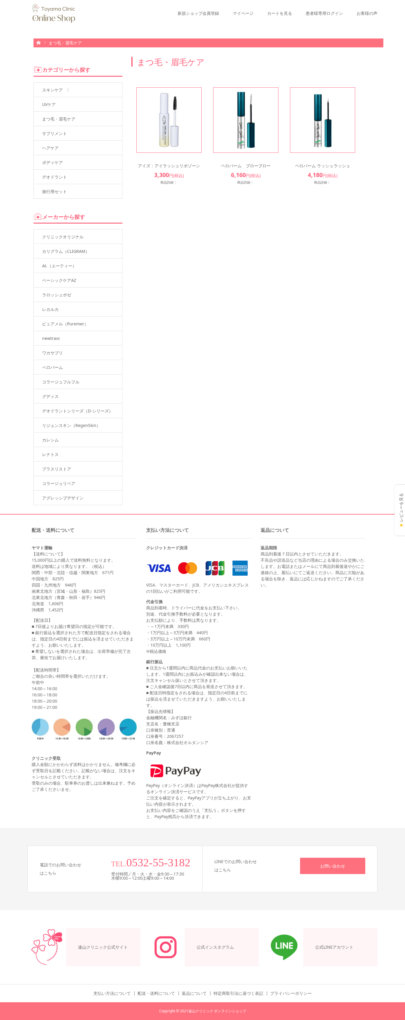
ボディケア (52, 162)
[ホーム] (38, 42)
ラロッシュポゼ (56, 295)
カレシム (50, 440)
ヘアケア (50, 148)
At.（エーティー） (59, 266)
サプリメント (54, 133)
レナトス (50, 454)
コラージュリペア (58, 483)
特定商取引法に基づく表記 (238, 993)
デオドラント (54, 177)
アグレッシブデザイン (63, 498)
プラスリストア (56, 469)
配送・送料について (156, 993)
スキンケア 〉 (56, 90)
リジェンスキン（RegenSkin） (71, 425)
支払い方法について (112, 993)
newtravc (51, 338)
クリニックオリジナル (63, 237)
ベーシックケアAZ (59, 280)
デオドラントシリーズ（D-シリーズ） (77, 411)
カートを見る (279, 13)
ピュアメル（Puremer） (65, 324)
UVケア (49, 104)
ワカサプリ (52, 353)
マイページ (243, 13)
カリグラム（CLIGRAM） (66, 251)
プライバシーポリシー (291, 993)
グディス (50, 396)
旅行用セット (54, 191)
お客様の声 (367, 13)
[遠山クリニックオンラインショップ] (53, 13)
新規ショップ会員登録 (198, 13)
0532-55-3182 (158, 862)
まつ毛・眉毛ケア (58, 119)
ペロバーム (52, 367)
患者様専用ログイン (324, 13)
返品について (194, 993)
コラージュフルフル (60, 382)
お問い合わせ (332, 866)
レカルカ (50, 309)
